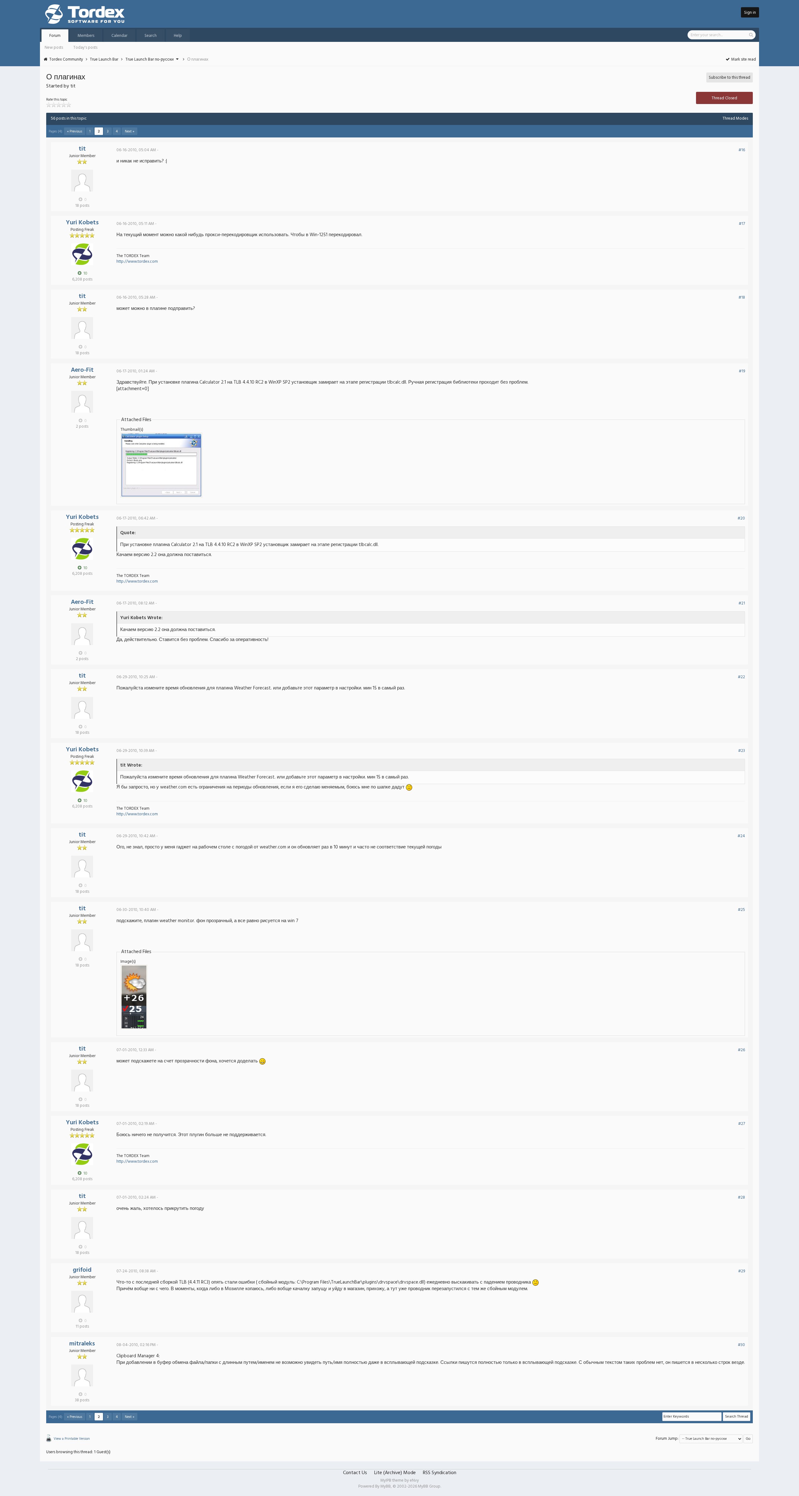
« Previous (74, 131)
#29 (741, 1271)
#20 (741, 518)
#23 (741, 751)
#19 (742, 371)
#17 (742, 224)
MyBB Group (429, 1486)
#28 (741, 1197)
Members (86, 35)
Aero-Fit (82, 370)
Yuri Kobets (82, 223)
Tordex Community (66, 59)
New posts (54, 47)
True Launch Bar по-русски (149, 59)
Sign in (750, 12)
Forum (55, 35)
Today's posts (85, 47)
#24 (741, 836)
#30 (741, 1345)
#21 (741, 603)
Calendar (119, 35)
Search (151, 35)
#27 (741, 1124)
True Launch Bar (104, 59)
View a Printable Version (72, 1439)
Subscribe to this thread (729, 77)
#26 (741, 1050)
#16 (741, 150)
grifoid (82, 1270)
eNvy (414, 1480)
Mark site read (743, 59)
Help (178, 35)
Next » (129, 131)
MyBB (385, 1486)
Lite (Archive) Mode (395, 1473)
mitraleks (82, 1344)
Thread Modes (735, 118)
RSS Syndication (439, 1473)
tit (82, 149)
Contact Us (355, 1473)
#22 (741, 677)
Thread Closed (724, 98)
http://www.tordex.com (137, 261)
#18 (741, 297)
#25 (741, 910)
